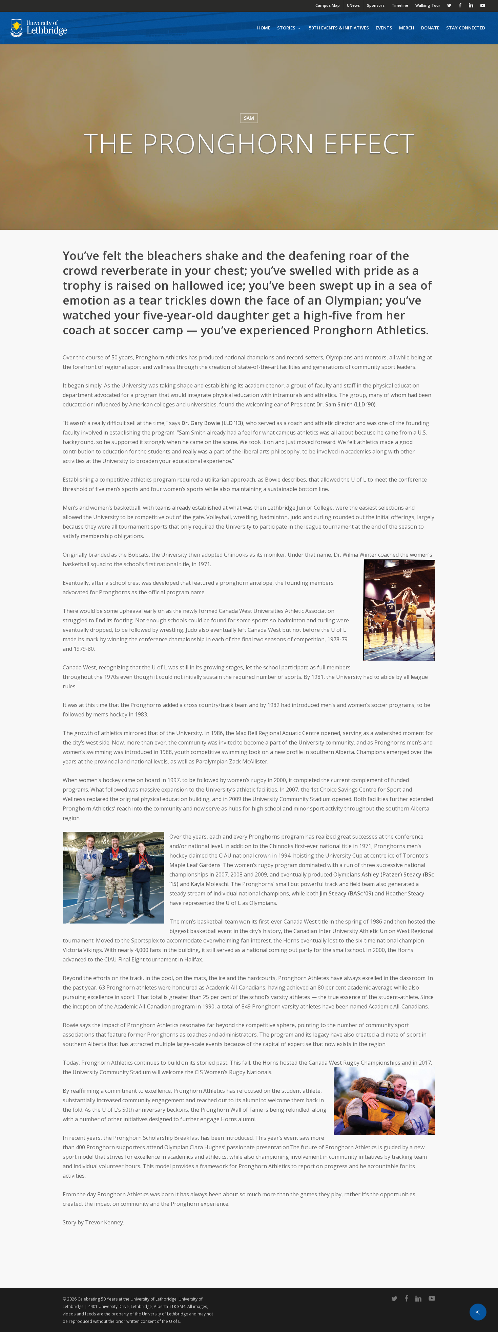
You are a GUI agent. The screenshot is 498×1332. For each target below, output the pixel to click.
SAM (249, 118)
